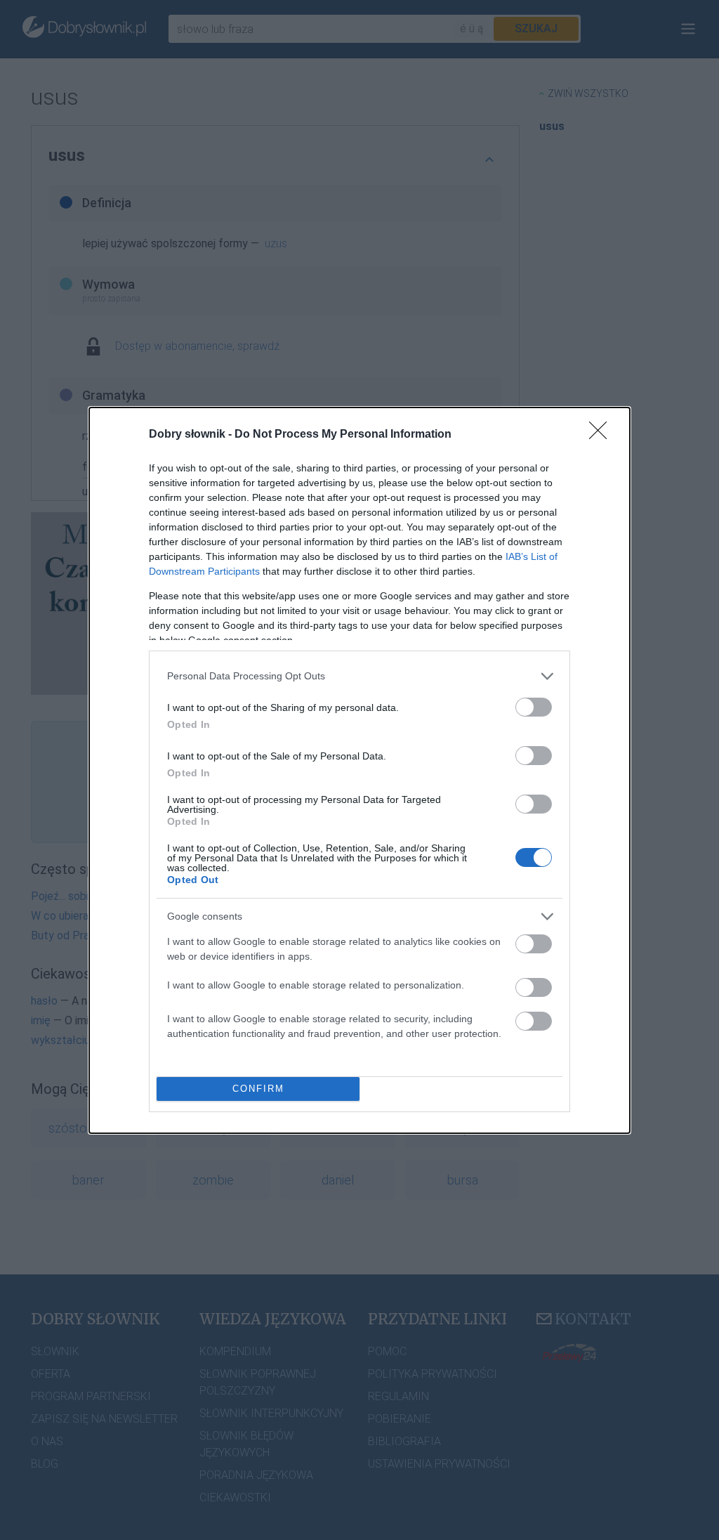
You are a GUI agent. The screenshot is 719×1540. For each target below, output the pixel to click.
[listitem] (359, 676)
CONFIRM (258, 1088)
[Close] (602, 435)
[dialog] (359, 770)
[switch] (533, 707)
